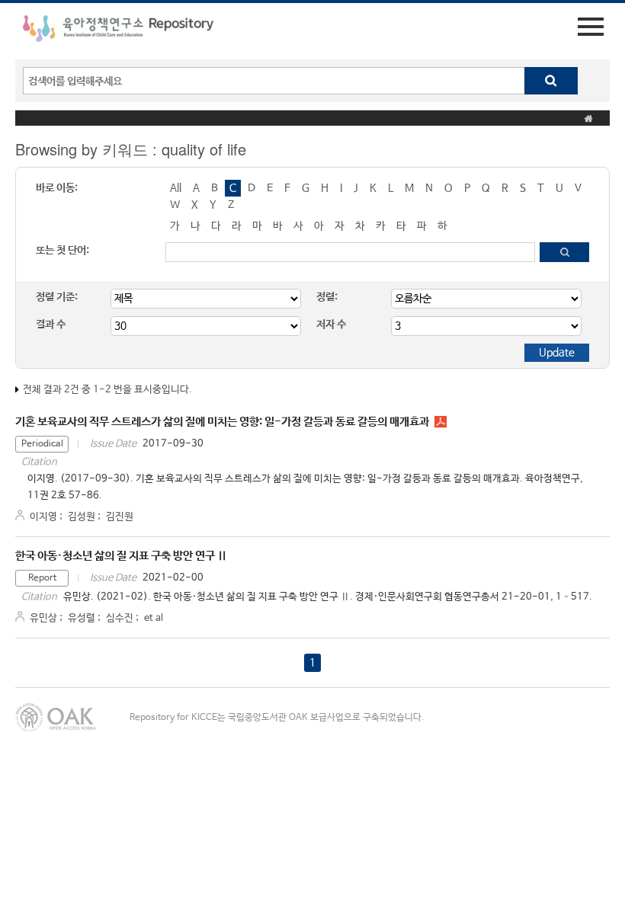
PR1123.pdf (440, 422)
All (175, 188)
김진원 (119, 517)
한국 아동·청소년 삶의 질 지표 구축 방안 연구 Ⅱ (121, 555)
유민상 (43, 618)
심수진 (119, 618)
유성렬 (81, 618)
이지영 (43, 517)
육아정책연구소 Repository (118, 31)
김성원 (81, 517)
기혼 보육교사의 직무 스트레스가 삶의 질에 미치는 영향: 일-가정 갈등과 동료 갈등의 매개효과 (222, 421)
